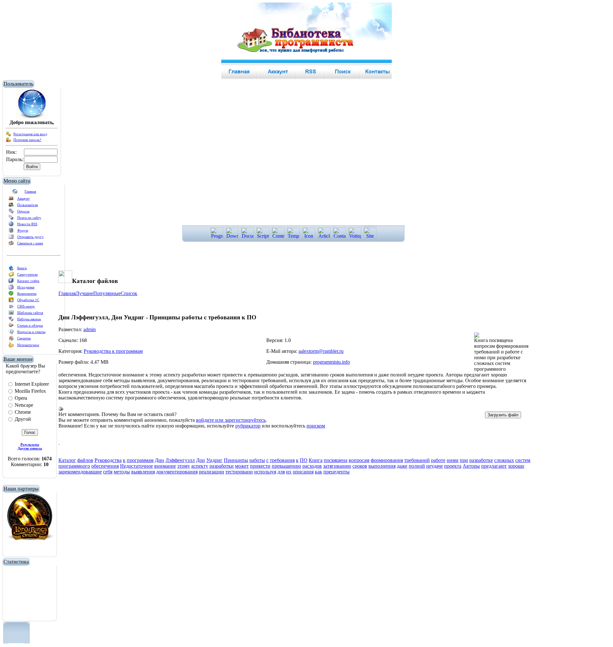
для (281, 471)
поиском (315, 425)
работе (438, 460)
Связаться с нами (30, 243)
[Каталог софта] (11, 282)
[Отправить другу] (11, 238)
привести (260, 466)
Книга (315, 460)
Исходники (25, 287)
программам (140, 460)
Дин (159, 460)
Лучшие (84, 293)
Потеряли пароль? (27, 140)
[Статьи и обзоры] (11, 327)
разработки (221, 466)
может (242, 466)
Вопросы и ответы (31, 332)
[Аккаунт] (11, 200)
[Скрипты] (11, 339)
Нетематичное (28, 345)
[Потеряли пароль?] (8, 141)
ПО (303, 460)
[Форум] (11, 232)
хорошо (516, 466)
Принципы (236, 460)
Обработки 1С (28, 300)
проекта (452, 466)
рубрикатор (248, 425)
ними (452, 460)
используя (265, 471)
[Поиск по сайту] (11, 219)
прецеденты (336, 471)
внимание (165, 466)
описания (303, 471)
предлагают (494, 466)
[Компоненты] (11, 295)
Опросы (23, 211)
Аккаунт (23, 198)
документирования (177, 471)
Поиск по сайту (29, 217)
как (318, 471)
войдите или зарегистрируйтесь (231, 420)
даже (402, 466)
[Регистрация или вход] (8, 135)
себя (107, 471)
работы (257, 460)
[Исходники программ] (11, 288)
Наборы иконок (29, 319)
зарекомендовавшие (80, 471)
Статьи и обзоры (30, 325)
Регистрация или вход (30, 134)
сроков (359, 466)
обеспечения (105, 466)
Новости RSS (27, 224)
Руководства (108, 460)
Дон (200, 460)
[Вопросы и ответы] (11, 333)
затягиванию (337, 466)
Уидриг (214, 460)
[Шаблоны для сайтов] (11, 314)
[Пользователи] (11, 206)
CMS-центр (26, 306)
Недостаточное (136, 466)
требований (417, 460)
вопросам (359, 460)
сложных (504, 460)
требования (282, 460)
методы (122, 471)
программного (74, 466)
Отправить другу (30, 237)
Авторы (471, 466)
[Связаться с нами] (11, 244)
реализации (211, 471)
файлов (85, 460)
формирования (387, 460)
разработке (481, 460)
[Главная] (15, 193)
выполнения (382, 466)
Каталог (67, 460)
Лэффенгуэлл (180, 460)
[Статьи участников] (11, 346)
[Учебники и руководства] (11, 276)
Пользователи (27, 205)
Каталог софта (28, 281)
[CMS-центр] (11, 307)
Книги (22, 268)
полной (417, 466)
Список (129, 293)
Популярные (107, 293)
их (288, 471)
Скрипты (24, 338)
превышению (286, 466)
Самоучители (27, 274)
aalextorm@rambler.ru (321, 351)
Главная (30, 191)
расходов (312, 466)
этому (183, 466)
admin (89, 329)
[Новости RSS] (11, 225)
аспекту (199, 466)
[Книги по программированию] (11, 269)
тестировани (239, 471)
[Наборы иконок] (11, 320)
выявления (143, 471)
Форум (22, 230)
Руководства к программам (113, 351)
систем (522, 460)
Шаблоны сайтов (30, 313)
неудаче (434, 466)
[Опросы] (11, 212)
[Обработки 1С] (11, 301)
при (464, 460)
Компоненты (26, 293)
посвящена (335, 460)
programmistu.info (331, 362)
